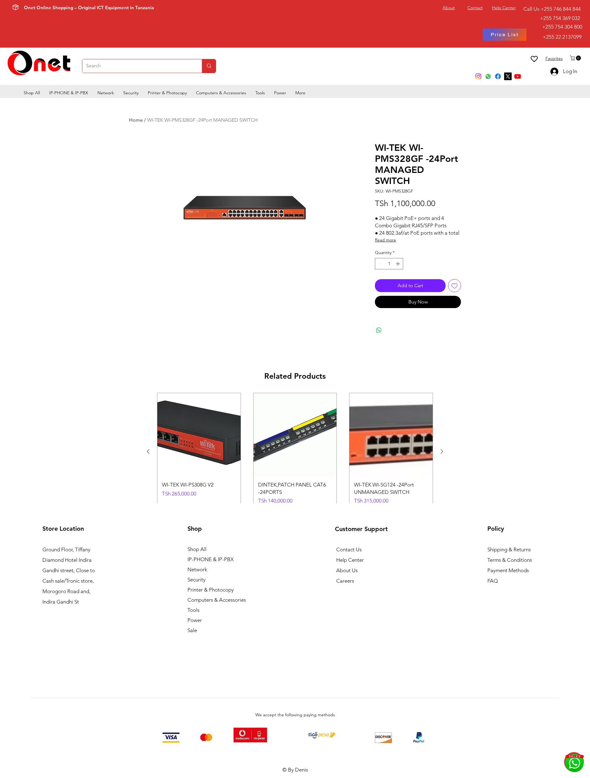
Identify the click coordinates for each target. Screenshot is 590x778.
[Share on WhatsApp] (379, 330)
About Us (347, 570)
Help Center (350, 560)
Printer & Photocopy (210, 590)
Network (197, 569)
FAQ (492, 581)
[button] (576, 58)
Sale (192, 630)
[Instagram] (478, 76)
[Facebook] (498, 76)
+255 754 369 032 (552, 18)
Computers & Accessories (216, 600)
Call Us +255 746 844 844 (552, 9)
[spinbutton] (389, 263)
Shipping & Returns (509, 549)
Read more (385, 240)
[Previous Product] (148, 451)
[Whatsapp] (488, 76)
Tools (193, 610)
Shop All (196, 549)
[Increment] (398, 263)
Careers (345, 581)
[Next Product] (442, 451)
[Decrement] (380, 263)
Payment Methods (508, 570)
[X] (508, 76)
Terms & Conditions (509, 560)
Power (194, 620)
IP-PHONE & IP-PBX (210, 559)
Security (196, 580)
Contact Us (349, 549)
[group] (295, 451)
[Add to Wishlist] (454, 285)
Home (136, 120)
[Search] (209, 66)
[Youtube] (517, 76)
